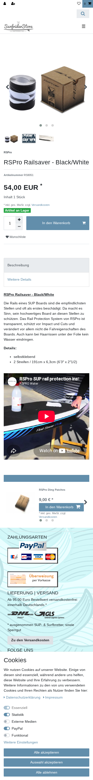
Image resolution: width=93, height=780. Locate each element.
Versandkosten (40, 204)
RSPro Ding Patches (52, 489)
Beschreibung (18, 265)
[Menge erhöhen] (19, 219)
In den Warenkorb (56, 223)
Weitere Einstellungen (21, 742)
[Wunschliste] (78, 4)
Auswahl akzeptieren (46, 762)
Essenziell (19, 708)
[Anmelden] (5, 4)
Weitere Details (19, 279)
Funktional (20, 735)
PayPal (17, 728)
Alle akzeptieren (46, 752)
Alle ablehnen (46, 772)
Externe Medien (24, 721)
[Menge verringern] (19, 226)
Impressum (54, 697)
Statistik (18, 715)
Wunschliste (17, 237)
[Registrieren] (13, 4)
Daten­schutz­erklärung (23, 697)
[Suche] (83, 13)
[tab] (46, 265)
